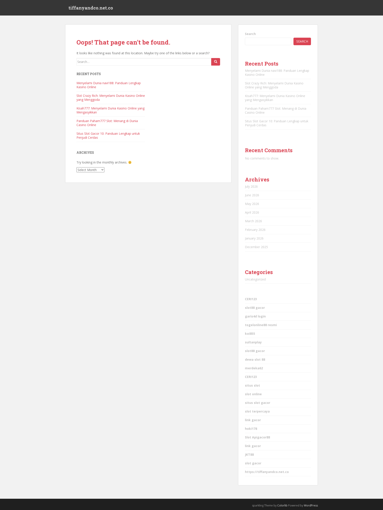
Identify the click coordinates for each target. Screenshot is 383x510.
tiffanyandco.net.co (90, 8)
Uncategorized (255, 279)
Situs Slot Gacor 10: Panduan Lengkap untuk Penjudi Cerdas (108, 135)
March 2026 (253, 221)
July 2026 (251, 186)
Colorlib (282, 505)
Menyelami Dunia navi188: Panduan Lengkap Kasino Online (108, 85)
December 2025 (256, 247)
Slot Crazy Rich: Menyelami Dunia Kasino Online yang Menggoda (110, 97)
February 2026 (255, 230)
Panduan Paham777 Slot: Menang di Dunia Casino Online (107, 123)
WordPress (311, 505)
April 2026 (252, 212)
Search (250, 34)
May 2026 (252, 204)
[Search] (215, 62)
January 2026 (254, 238)
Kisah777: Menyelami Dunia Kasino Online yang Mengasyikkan (110, 110)
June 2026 (252, 195)
